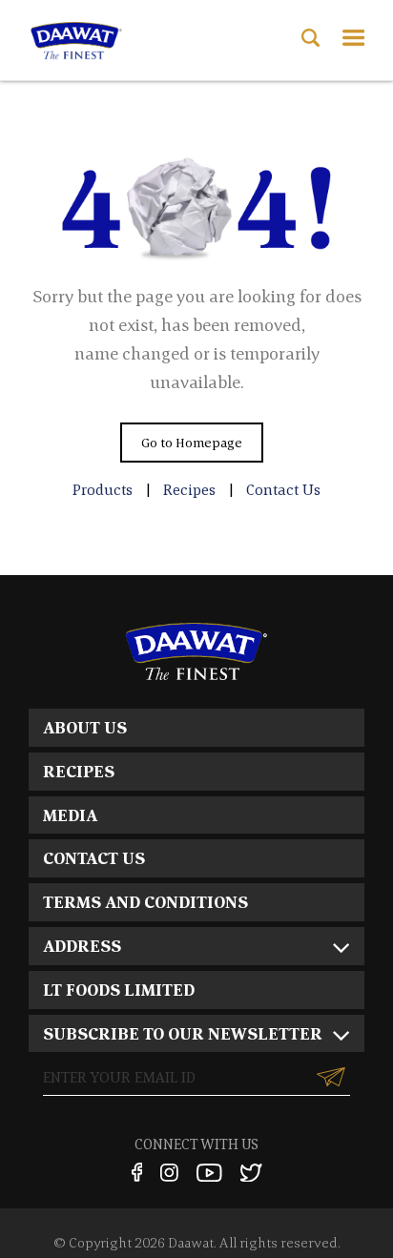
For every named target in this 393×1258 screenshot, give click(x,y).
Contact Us (283, 489)
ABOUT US (85, 727)
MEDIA (70, 815)
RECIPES (78, 771)
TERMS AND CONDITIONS (145, 902)
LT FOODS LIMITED (119, 989)
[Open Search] (310, 38)
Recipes (189, 489)
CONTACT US (94, 858)
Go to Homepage (191, 442)
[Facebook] (136, 1172)
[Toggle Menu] (353, 38)
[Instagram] (169, 1172)
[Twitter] (251, 1172)
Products (102, 489)
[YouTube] (209, 1172)
